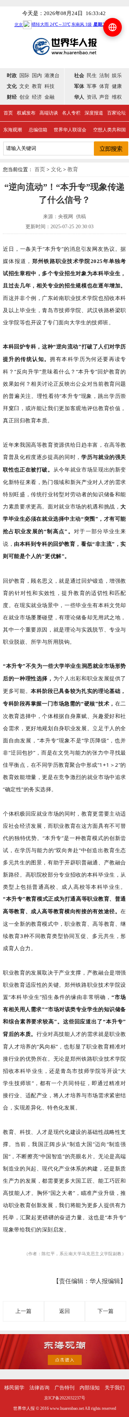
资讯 (92, 97)
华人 (79, 97)
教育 (37, 86)
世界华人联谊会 (70, 129)
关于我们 (115, 1387)
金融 (49, 97)
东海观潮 (12, 129)
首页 (8, 113)
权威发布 (26, 113)
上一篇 (23, 1311)
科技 (49, 86)
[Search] (111, 148)
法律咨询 (39, 1387)
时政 (12, 75)
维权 (117, 97)
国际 (24, 75)
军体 (79, 86)
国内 (37, 75)
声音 (104, 97)
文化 (12, 86)
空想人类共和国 (109, 129)
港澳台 (51, 75)
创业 (24, 97)
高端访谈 (48, 113)
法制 (104, 75)
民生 (92, 75)
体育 (104, 86)
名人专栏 (71, 113)
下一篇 (105, 1311)
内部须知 (90, 1387)
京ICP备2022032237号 (64, 1397)
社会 (79, 75)
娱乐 (117, 75)
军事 (92, 86)
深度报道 (94, 113)
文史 (24, 86)
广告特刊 (64, 1387)
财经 (12, 97)
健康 (117, 86)
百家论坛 (116, 113)
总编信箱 (38, 129)
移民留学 (14, 1387)
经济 (37, 97)
